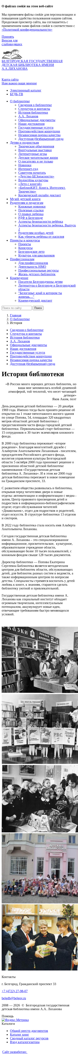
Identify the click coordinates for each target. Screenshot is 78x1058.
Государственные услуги (27, 352)
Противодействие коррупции (31, 356)
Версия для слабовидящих (12, 42)
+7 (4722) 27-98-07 (15, 991)
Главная (15, 315)
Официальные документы (28, 345)
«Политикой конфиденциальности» (27, 29)
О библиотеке (20, 319)
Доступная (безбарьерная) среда (32, 364)
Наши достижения (23, 349)
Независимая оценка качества (31, 360)
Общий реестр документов (29, 1031)
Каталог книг (19, 1034)
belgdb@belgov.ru (14, 998)
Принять (8, 36)
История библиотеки (25, 337)
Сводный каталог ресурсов (29, 1038)
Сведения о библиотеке (26, 330)
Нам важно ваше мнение (19, 83)
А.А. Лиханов (20, 341)
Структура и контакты (26, 333)
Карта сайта (10, 79)
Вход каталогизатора (25, 1042)
